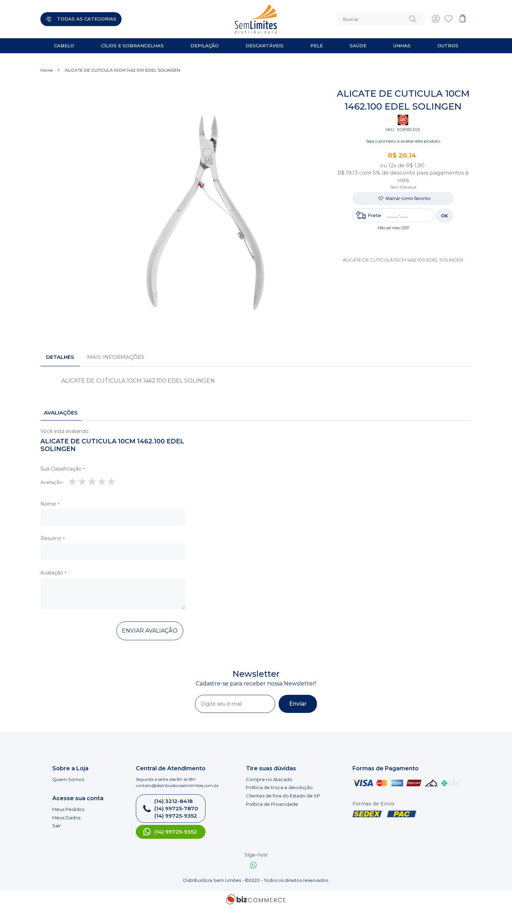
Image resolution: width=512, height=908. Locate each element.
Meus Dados (66, 817)
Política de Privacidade (272, 804)
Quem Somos (68, 779)
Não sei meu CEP (393, 227)
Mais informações (115, 357)
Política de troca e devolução (279, 787)
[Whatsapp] (253, 866)
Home (46, 70)
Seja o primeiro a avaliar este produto (403, 141)
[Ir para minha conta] (436, 21)
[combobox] (381, 19)
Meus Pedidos (68, 809)
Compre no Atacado (269, 779)
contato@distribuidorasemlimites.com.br (177, 785)
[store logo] (191, 19)
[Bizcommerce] (256, 899)
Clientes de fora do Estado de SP (283, 795)
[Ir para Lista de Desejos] (448, 21)
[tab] (60, 357)
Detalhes (60, 357)
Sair (56, 825)
